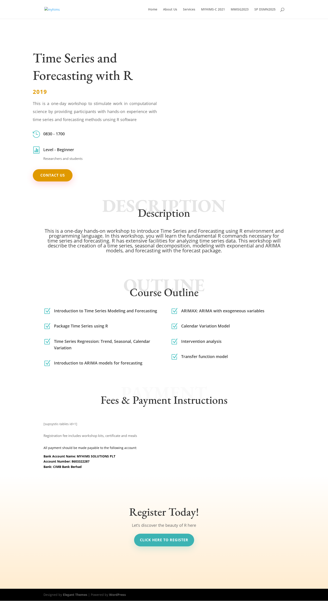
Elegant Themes (75, 595)
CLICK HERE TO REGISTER (164, 539)
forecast (191, 250)
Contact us (52, 175)
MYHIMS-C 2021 (213, 9)
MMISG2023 (240, 9)
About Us (170, 9)
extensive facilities (146, 240)
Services (189, 9)
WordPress (117, 595)
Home (152, 9)
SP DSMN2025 (265, 9)
